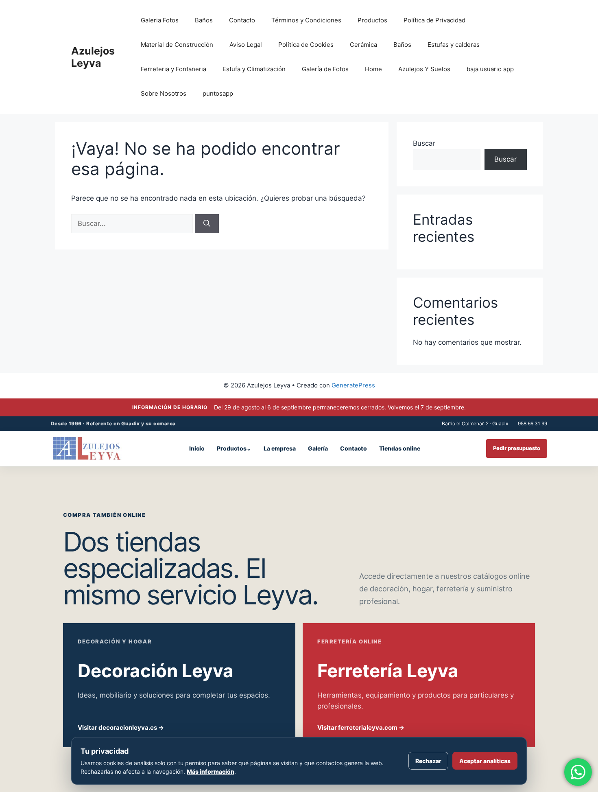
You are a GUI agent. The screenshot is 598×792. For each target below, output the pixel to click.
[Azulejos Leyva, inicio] (87, 448)
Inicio (197, 448)
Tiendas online (399, 448)
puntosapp (218, 93)
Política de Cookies (306, 44)
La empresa (280, 448)
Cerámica (363, 44)
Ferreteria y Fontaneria (173, 69)
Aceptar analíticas (485, 760)
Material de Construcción (177, 44)
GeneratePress (353, 385)
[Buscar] (207, 224)
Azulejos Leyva (93, 57)
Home (373, 69)
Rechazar (428, 760)
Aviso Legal (245, 44)
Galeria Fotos (160, 20)
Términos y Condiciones (306, 20)
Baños (204, 20)
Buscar (424, 143)
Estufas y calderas (454, 44)
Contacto (242, 20)
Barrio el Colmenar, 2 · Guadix (475, 423)
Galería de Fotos (325, 69)
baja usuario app (490, 69)
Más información (210, 771)
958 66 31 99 (532, 423)
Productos (372, 20)
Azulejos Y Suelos (424, 69)
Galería (318, 448)
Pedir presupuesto (516, 448)
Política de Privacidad (434, 20)
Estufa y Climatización (254, 69)
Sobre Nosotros (163, 93)
